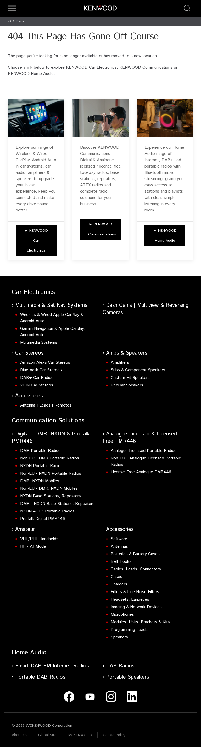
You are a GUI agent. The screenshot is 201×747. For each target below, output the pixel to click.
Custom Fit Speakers (130, 378)
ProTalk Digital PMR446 (42, 519)
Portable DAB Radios (40, 677)
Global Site (47, 735)
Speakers (119, 637)
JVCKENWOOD (79, 735)
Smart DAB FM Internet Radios (52, 666)
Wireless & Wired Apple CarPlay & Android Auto (51, 318)
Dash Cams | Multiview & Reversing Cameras (145, 309)
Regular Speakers (127, 385)
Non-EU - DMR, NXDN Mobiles (49, 489)
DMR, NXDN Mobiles (39, 481)
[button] (12, 8)
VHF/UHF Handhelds (39, 539)
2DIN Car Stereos (36, 385)
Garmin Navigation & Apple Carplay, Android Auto (52, 332)
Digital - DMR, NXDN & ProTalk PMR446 (51, 437)
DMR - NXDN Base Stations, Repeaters (57, 504)
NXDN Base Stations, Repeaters (50, 496)
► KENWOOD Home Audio (165, 235)
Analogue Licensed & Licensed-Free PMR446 (141, 437)
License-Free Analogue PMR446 (141, 472)
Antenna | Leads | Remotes (45, 405)
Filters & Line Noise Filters (135, 592)
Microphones (122, 615)
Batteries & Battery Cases (135, 554)
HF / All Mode (33, 546)
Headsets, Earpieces (130, 599)
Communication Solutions (48, 420)
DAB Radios (120, 666)
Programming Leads (129, 630)
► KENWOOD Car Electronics (36, 240)
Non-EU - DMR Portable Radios (49, 458)
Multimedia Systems (38, 342)
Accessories (29, 396)
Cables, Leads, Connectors (136, 569)
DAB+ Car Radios (36, 378)
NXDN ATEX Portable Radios (47, 511)
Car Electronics (33, 292)
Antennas (119, 546)
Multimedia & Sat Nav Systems (51, 305)
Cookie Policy (114, 735)
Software (119, 539)
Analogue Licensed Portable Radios (143, 451)
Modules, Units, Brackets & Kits (140, 622)
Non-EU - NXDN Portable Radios (50, 473)
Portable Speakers (127, 677)
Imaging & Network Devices (136, 607)
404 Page (16, 21)
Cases (116, 577)
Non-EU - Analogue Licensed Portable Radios (146, 461)
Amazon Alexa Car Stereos (45, 363)
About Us (19, 735)
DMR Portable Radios (40, 451)
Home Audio (29, 652)
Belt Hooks (121, 562)
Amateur (25, 529)
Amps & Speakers (126, 353)
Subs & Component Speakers (138, 370)
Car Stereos (29, 353)
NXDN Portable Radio (40, 466)
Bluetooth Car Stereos (41, 370)
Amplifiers (120, 363)
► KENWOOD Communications (102, 229)
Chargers (119, 584)
